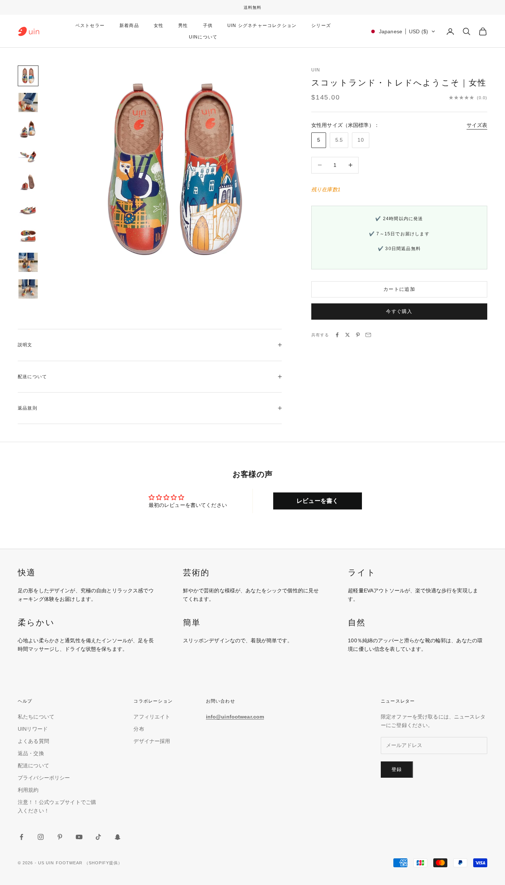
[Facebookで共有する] (337, 335)
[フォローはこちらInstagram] (40, 837)
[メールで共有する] (368, 335)
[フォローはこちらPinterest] (60, 837)
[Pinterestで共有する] (358, 335)
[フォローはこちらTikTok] (98, 837)
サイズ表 (477, 125)
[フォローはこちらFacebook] (21, 837)
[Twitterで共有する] (347, 335)
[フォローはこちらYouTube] (79, 837)
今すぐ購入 (399, 311)
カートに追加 (399, 289)
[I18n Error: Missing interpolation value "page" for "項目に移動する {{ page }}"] (28, 102)
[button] (402, 31)
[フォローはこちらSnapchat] (117, 837)
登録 (397, 769)
